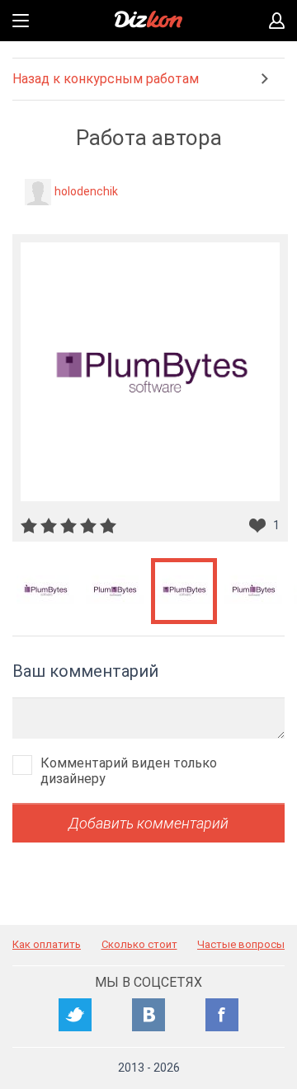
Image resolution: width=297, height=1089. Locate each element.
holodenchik (86, 191)
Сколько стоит (139, 944)
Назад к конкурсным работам (105, 79)
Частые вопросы (241, 944)
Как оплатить (46, 944)
